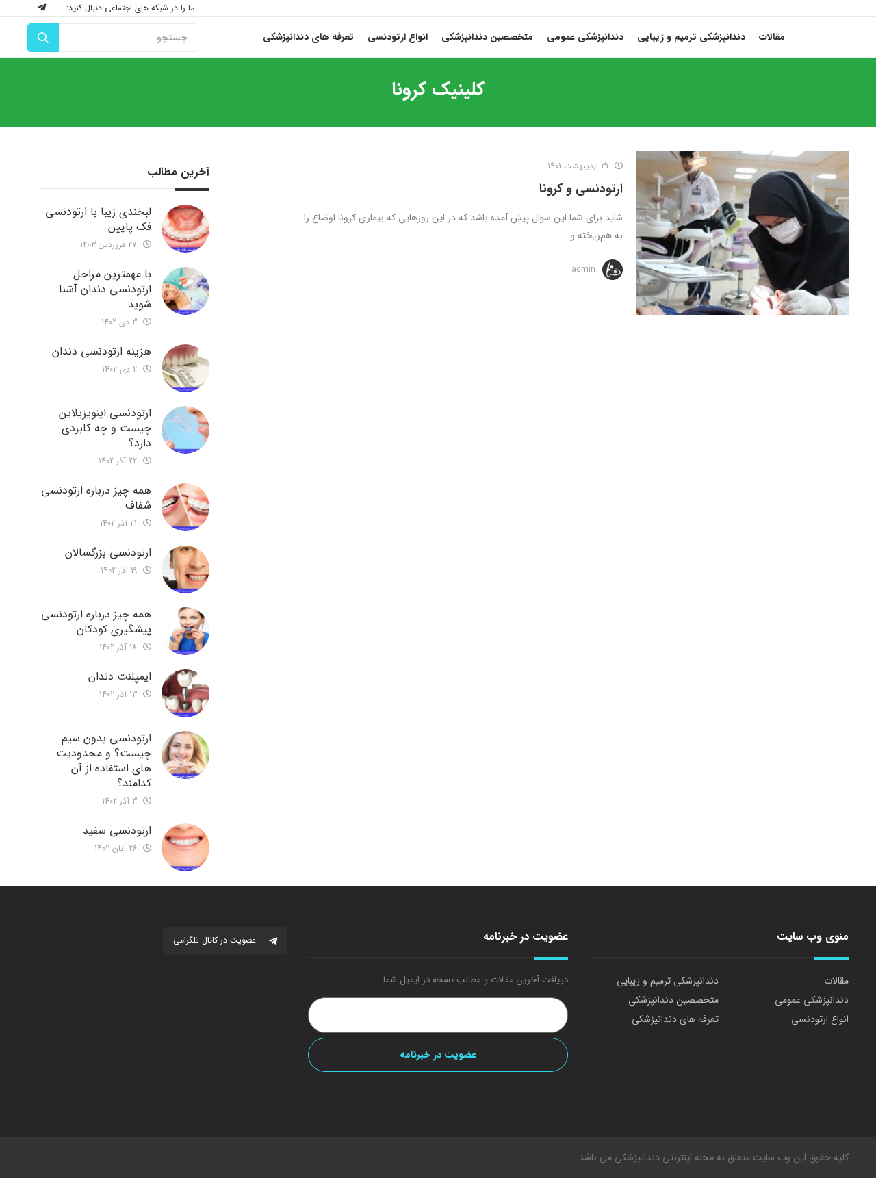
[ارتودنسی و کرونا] (742, 233)
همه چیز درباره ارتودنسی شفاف (96, 498)
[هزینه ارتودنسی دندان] (185, 368)
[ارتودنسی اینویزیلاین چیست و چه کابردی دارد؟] (185, 430)
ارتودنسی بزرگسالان (108, 552)
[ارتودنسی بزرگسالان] (185, 569)
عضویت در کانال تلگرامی (216, 940)
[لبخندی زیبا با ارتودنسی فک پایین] (185, 229)
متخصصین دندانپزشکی (673, 1000)
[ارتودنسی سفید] (185, 847)
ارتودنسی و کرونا (581, 189)
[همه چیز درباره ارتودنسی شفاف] (185, 507)
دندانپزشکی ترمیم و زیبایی (668, 980)
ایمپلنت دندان (119, 676)
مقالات (836, 980)
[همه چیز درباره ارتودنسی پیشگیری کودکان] (185, 631)
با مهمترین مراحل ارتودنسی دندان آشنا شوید (105, 289)
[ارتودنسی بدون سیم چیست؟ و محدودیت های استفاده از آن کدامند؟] (185, 755)
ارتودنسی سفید (117, 830)
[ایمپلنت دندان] (185, 693)
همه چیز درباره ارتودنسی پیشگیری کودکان (96, 622)
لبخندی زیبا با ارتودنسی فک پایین (98, 219)
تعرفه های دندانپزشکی (675, 1019)
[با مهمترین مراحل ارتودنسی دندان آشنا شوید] (185, 291)
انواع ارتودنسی (820, 1019)
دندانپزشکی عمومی (812, 1000)
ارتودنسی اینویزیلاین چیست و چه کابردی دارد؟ (105, 428)
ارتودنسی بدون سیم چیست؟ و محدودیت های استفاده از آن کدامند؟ (103, 761)
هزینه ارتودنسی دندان (101, 351)
